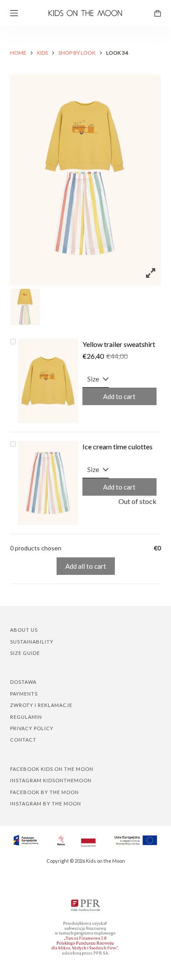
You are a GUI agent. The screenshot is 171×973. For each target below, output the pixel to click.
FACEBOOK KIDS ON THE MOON (51, 769)
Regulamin (26, 717)
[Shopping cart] (157, 13)
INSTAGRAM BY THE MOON (45, 803)
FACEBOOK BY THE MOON (44, 792)
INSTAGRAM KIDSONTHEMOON (51, 780)
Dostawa (23, 682)
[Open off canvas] (14, 13)
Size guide (25, 653)
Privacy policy (31, 728)
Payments (24, 693)
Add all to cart (85, 566)
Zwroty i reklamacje (41, 705)
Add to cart (119, 396)
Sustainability (31, 641)
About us (24, 630)
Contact (23, 739)
